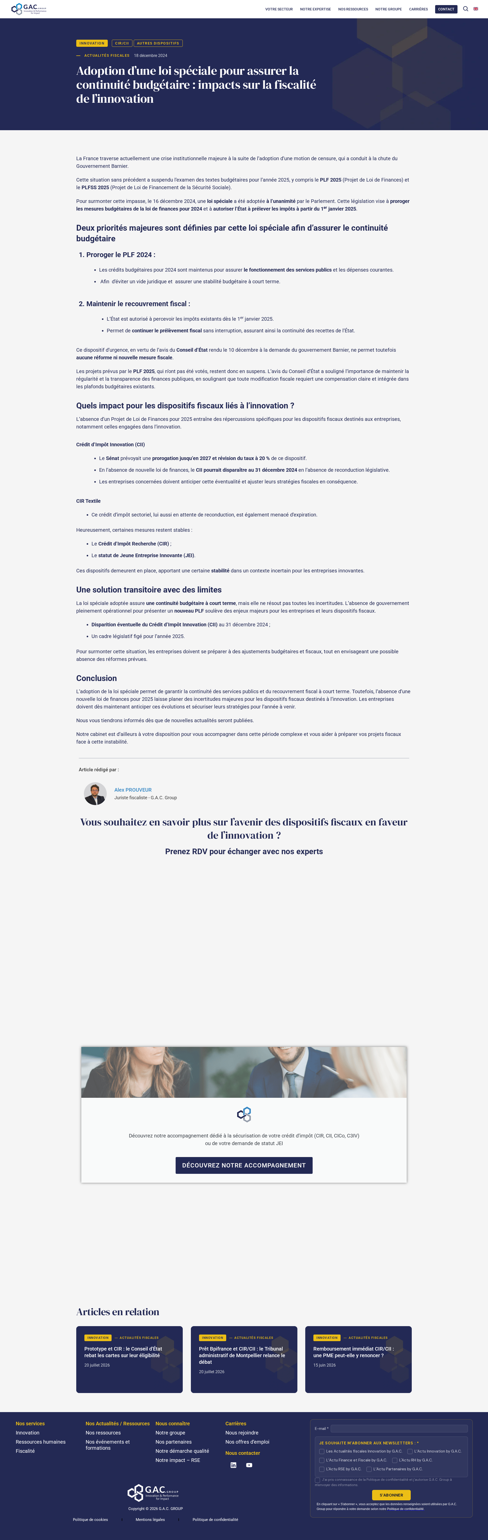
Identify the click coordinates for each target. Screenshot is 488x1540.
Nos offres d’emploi (247, 1442)
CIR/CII (122, 43)
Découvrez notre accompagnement (244, 1165)
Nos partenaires (174, 1442)
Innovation (92, 43)
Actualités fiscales (107, 55)
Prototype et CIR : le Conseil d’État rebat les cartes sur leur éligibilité (129, 1359)
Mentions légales (150, 1519)
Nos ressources (103, 1433)
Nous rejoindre (241, 1433)
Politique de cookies (90, 1519)
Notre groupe (170, 1433)
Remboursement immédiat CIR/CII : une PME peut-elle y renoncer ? (358, 1359)
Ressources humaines (41, 1442)
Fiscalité (25, 1451)
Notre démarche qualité (182, 1451)
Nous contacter (242, 1453)
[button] (466, 8)
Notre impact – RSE (178, 1460)
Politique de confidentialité (215, 1519)
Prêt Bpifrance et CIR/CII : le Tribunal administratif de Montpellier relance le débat (244, 1359)
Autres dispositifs (158, 43)
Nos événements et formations (108, 1445)
